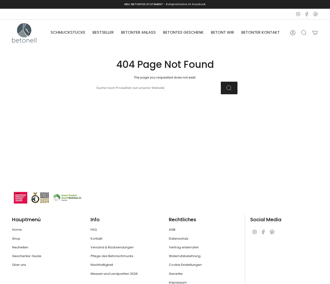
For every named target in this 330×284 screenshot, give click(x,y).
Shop (16, 238)
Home (17, 229)
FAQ (94, 229)
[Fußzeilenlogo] (47, 198)
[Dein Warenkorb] (315, 33)
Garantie (176, 273)
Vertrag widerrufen (184, 247)
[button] (68, 33)
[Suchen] (229, 88)
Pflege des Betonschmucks (112, 256)
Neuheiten (20, 247)
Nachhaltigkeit (102, 264)
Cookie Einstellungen (185, 264)
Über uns (19, 264)
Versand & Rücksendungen (112, 247)
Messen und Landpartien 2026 (114, 273)
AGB (172, 229)
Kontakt (96, 238)
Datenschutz (178, 238)
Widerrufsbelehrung (185, 256)
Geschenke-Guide (26, 256)
